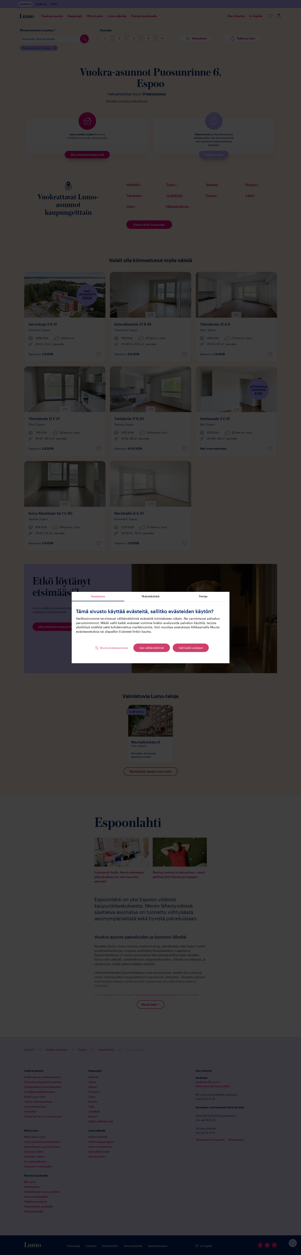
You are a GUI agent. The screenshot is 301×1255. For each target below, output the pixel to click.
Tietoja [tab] (203, 596)
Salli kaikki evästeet (191, 647)
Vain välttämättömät (151, 647)
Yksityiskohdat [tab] (150, 596)
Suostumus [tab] (98, 596)
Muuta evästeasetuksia (114, 647)
